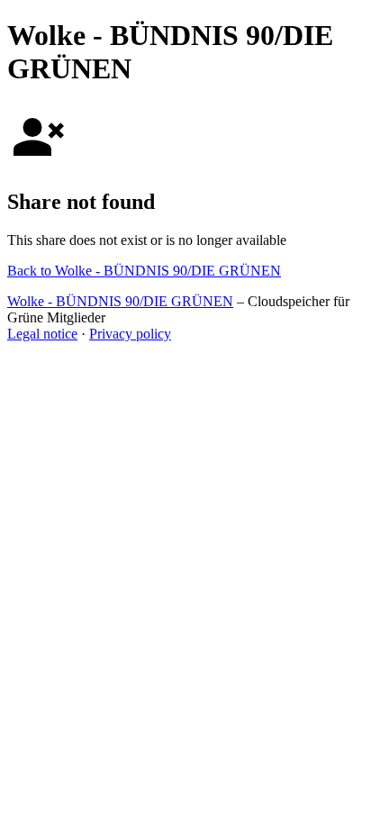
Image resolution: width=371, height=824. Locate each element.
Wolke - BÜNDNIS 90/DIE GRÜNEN (120, 301)
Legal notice (42, 333)
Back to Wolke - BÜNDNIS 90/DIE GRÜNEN (144, 270)
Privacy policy (130, 333)
